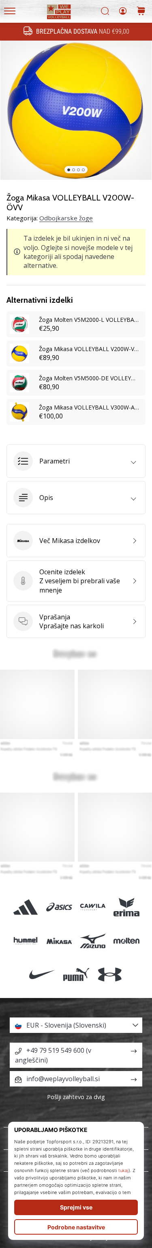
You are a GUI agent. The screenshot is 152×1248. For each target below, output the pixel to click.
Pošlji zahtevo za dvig (76, 1097)
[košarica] (141, 11)
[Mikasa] (59, 941)
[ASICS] (59, 907)
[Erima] (126, 907)
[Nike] (42, 975)
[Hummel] (25, 941)
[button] (76, 461)
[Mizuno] (93, 941)
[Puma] (76, 975)
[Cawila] (93, 907)
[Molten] (126, 941)
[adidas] (25, 907)
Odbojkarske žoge (66, 218)
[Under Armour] (109, 975)
